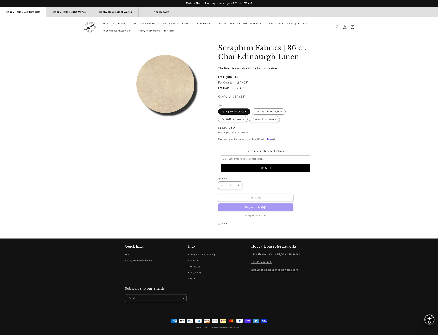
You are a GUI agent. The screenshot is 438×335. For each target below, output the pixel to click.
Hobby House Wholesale (138, 260)
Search (128, 254)
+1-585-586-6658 (261, 262)
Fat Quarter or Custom (268, 111)
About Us (193, 260)
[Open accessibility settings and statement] (429, 319)
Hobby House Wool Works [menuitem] (115, 12)
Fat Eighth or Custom (234, 111)
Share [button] (225, 223)
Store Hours (194, 272)
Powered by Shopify (233, 327)
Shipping (222, 132)
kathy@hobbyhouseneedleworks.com (274, 270)
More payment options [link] (255, 215)
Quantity (222, 178)
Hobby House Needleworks (214, 327)
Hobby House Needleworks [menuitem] (23, 12)
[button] (121, 23)
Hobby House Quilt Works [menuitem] (69, 12)
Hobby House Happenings (202, 254)
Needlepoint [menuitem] (162, 12)
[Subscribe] (182, 298)
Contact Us (194, 266)
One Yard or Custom (264, 119)
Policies (192, 278)
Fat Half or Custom (233, 119)
